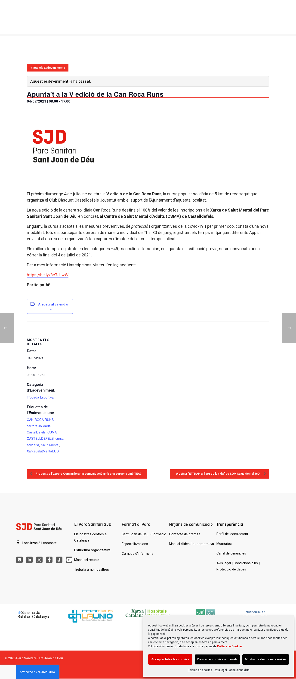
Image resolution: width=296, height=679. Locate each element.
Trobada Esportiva (40, 397)
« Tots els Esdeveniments (47, 67)
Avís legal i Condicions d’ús (232, 670)
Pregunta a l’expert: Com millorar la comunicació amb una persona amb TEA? (88, 473)
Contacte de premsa (184, 534)
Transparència (229, 524)
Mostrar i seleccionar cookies (266, 659)
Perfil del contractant (232, 534)
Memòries (224, 544)
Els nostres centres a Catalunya (90, 537)
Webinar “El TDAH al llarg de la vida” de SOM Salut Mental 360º (218, 473)
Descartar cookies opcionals (217, 659)
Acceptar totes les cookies (170, 659)
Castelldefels (36, 432)
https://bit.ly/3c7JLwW (47, 274)
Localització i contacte (39, 543)
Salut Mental (50, 444)
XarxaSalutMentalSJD (43, 451)
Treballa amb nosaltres (91, 569)
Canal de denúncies (231, 553)
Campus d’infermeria (137, 553)
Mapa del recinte (86, 560)
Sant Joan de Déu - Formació (144, 534)
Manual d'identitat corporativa (191, 544)
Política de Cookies (230, 646)
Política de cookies (200, 670)
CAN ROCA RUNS (40, 419)
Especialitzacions (135, 544)
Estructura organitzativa (92, 550)
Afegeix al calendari (53, 304)
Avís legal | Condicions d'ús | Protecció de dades (238, 566)
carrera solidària (39, 426)
